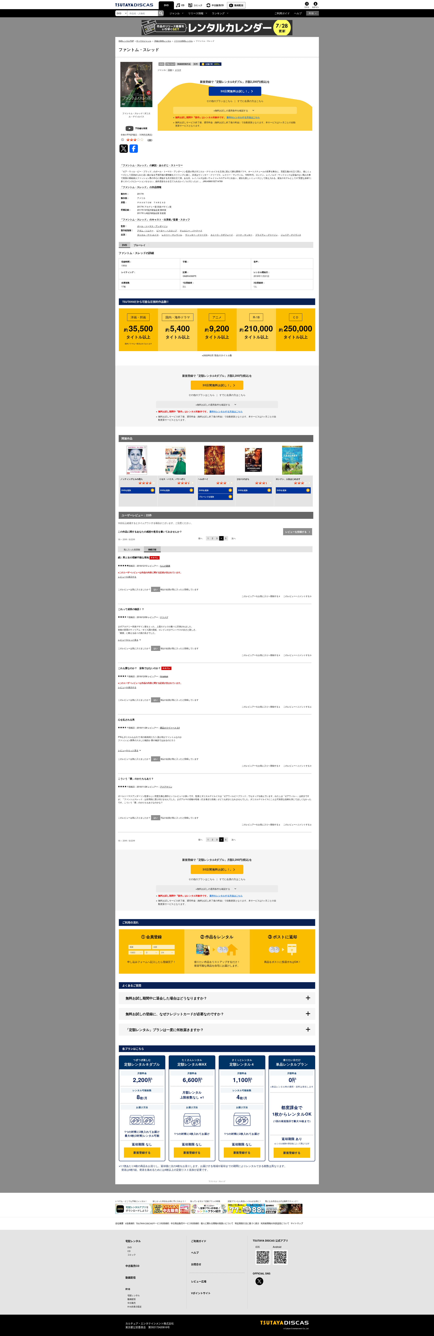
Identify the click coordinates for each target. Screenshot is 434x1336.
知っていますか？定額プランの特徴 (205, 1201)
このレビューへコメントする (296, 596)
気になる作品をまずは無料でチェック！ (282, 1201)
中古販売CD (218, 5)
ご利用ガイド (282, 13)
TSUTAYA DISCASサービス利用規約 (152, 1223)
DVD (166, 5)
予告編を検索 (141, 128)
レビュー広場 (198, 1281)
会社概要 (119, 1223)
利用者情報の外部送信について (275, 1223)
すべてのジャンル (143, 41)
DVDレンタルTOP (126, 41)
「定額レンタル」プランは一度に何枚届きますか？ (165, 1029)
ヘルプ (298, 13)
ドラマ (178, 69)
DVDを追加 (126, 490)
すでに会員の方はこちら (250, 101)
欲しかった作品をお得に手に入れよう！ (169, 1201)
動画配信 (238, 5)
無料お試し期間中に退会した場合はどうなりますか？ (166, 998)
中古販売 (131, 1302)
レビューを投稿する (296, 531)
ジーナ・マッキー (244, 234)
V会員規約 (129, 1223)
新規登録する (142, 1152)
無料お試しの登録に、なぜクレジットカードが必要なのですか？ (175, 1013)
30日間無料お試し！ (235, 91)
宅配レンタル (133, 1295)
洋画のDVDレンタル (162, 41)
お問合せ (196, 1264)
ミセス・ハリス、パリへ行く (172, 478)
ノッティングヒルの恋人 (131, 478)
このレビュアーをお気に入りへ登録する (260, 596)
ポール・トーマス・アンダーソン (152, 226)
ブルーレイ (139, 245)
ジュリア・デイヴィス (291, 234)
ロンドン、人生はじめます (288, 478)
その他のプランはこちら (219, 101)
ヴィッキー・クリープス (196, 234)
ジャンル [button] (175, 13)
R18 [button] (311, 13)
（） (150, 140)
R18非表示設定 (134, 1306)
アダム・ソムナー (145, 230)
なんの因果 (165, 565)
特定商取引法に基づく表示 (247, 1223)
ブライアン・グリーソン (266, 234)
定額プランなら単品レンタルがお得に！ (244, 1201)
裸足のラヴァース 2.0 (170, 727)
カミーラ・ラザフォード (222, 234)
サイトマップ (297, 1223)
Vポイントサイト (201, 1293)
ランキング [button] (218, 13)
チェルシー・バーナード (191, 230)
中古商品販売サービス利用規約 (185, 1223)
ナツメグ (164, 617)
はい (156, 589)
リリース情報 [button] (195, 13)
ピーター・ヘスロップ (166, 230)
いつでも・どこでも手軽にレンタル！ (131, 1201)
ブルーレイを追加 (206, 496)
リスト (306, 7)
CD (182, 5)
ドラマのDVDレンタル (183, 41)
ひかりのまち (243, 478)
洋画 (170, 69)
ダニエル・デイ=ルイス (148, 234)
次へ (234, 538)
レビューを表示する (127, 576)
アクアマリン (166, 786)
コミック (198, 5)
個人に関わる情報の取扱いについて (217, 1223)
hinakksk (164, 676)
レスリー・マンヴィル (172, 234)
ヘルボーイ (203, 478)
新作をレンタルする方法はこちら (243, 117)
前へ (200, 538)
